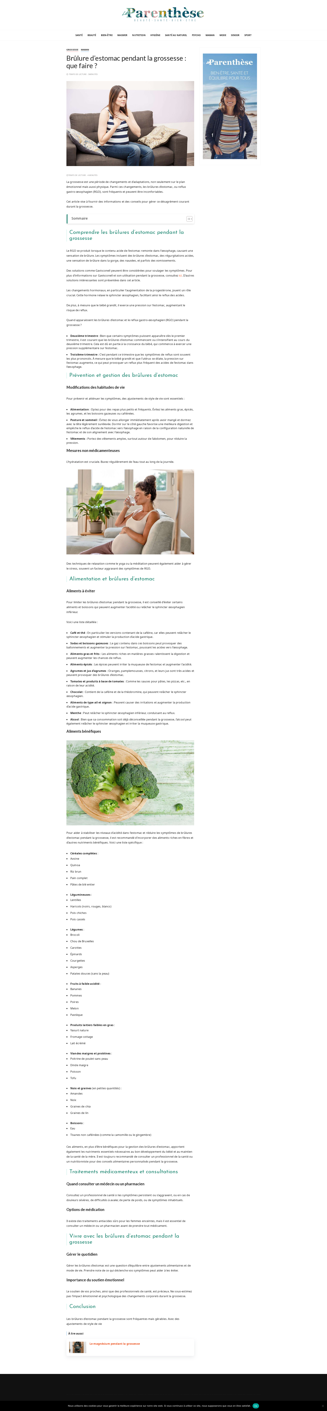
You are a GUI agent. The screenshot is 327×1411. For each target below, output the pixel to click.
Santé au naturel (176, 35)
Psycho (196, 35)
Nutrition (138, 35)
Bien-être (107, 35)
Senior (235, 35)
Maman (210, 35)
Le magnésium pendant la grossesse (115, 1344)
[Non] (322, 1406)
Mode (223, 35)
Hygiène (155, 35)
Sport (248, 35)
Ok (255, 1406)
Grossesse (72, 49)
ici (180, 275)
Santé (79, 35)
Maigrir (122, 35)
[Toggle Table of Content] (188, 219)
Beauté (92, 35)
